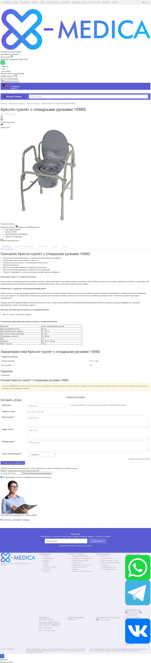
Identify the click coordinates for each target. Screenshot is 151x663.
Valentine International (19, 234)
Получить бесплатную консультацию (37, 473)
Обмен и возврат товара (110, 560)
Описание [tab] (6, 246)
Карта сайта (129, 644)
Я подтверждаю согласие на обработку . (27, 477)
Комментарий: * (8, 441)
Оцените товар (8, 411)
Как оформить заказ (108, 569)
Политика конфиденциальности (109, 566)
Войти (147, 2)
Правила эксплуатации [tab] (25, 246)
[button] (6, 2)
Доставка (104, 556)
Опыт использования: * (12, 453)
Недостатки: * (8, 429)
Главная (46, 556)
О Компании (48, 558)
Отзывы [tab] (66, 246)
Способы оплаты (107, 558)
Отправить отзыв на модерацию (13, 463)
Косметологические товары (82, 571)
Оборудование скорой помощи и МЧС (80, 561)
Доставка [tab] (55, 246)
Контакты (47, 571)
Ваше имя (6, 405)
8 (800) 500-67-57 (7, 76)
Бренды (46, 560)
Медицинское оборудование (82, 558)
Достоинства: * (8, 417)
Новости (47, 562)
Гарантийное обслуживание (111, 562)
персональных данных (42, 477)
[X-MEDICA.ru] (75, 29)
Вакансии (47, 569)
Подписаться (97, 541)
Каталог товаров (14, 96)
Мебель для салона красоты (79, 568)
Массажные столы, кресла (82, 565)
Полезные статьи (50, 567)
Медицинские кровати (80, 556)
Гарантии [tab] (43, 246)
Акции (46, 565)
